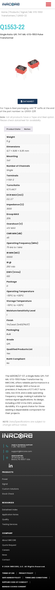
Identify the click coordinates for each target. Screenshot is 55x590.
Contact (6, 559)
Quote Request (9, 545)
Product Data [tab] (13, 129)
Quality (5, 519)
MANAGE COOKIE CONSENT (14, 587)
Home (4, 12)
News (4, 555)
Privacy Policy (26, 573)
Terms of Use (8, 573)
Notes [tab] (27, 129)
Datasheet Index (9, 509)
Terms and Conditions (36, 578)
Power (5, 479)
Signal (24, 12)
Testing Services (9, 524)
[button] (48, 4)
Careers (5, 550)
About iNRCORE (9, 540)
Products (14, 12)
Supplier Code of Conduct (15, 582)
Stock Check (8, 493)
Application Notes (10, 514)
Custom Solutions (10, 489)
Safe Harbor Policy (11, 578)
